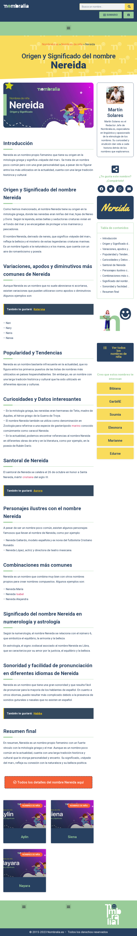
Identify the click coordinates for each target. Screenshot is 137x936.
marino (76, 425)
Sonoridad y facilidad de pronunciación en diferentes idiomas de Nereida (116, 286)
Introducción (109, 238)
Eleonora (115, 428)
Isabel (20, 594)
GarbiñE (115, 401)
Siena (72, 837)
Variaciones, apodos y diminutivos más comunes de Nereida (116, 249)
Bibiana (115, 388)
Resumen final (110, 291)
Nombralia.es (50, 44)
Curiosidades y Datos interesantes (116, 259)
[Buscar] (129, 7)
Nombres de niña (72, 44)
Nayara (24, 886)
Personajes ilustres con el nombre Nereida (116, 270)
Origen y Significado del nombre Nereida (116, 243)
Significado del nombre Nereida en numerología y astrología (116, 281)
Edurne (115, 454)
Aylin (24, 837)
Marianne (115, 441)
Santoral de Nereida (113, 265)
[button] (68, 28)
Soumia (115, 415)
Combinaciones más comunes (116, 275)
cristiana (28, 477)
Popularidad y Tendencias (116, 254)
